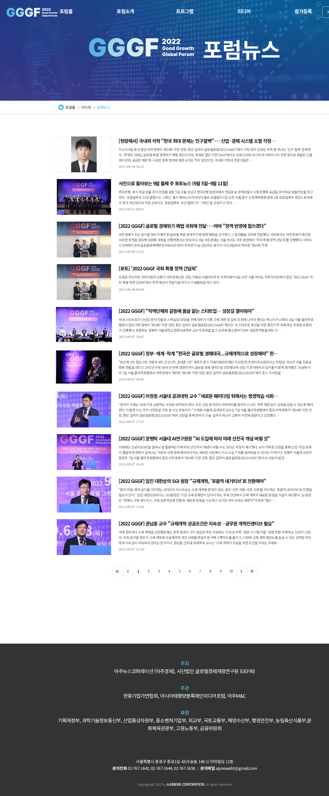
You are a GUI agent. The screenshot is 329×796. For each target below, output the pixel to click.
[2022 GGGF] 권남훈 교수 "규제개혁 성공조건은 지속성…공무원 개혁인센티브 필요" (196, 523)
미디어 (243, 11)
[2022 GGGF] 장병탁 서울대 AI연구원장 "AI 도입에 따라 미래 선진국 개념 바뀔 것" (194, 438)
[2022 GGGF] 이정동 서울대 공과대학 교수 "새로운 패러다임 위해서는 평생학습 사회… (198, 396)
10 (231, 571)
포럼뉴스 (103, 107)
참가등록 (303, 11)
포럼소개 (125, 11)
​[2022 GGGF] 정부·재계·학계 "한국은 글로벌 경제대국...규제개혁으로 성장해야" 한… (198, 353)
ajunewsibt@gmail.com (236, 768)
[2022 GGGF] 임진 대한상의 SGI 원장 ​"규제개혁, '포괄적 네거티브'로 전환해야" (192, 481)
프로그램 (184, 11)
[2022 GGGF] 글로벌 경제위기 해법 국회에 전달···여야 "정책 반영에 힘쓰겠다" (192, 225)
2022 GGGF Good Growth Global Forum (32, 12)
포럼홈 (66, 11)
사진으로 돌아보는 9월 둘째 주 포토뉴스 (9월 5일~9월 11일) (173, 183)
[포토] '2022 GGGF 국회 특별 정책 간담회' (158, 268)
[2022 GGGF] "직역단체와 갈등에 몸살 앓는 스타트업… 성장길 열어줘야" (186, 310)
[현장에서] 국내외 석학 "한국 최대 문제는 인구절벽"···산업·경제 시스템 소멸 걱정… (197, 140)
